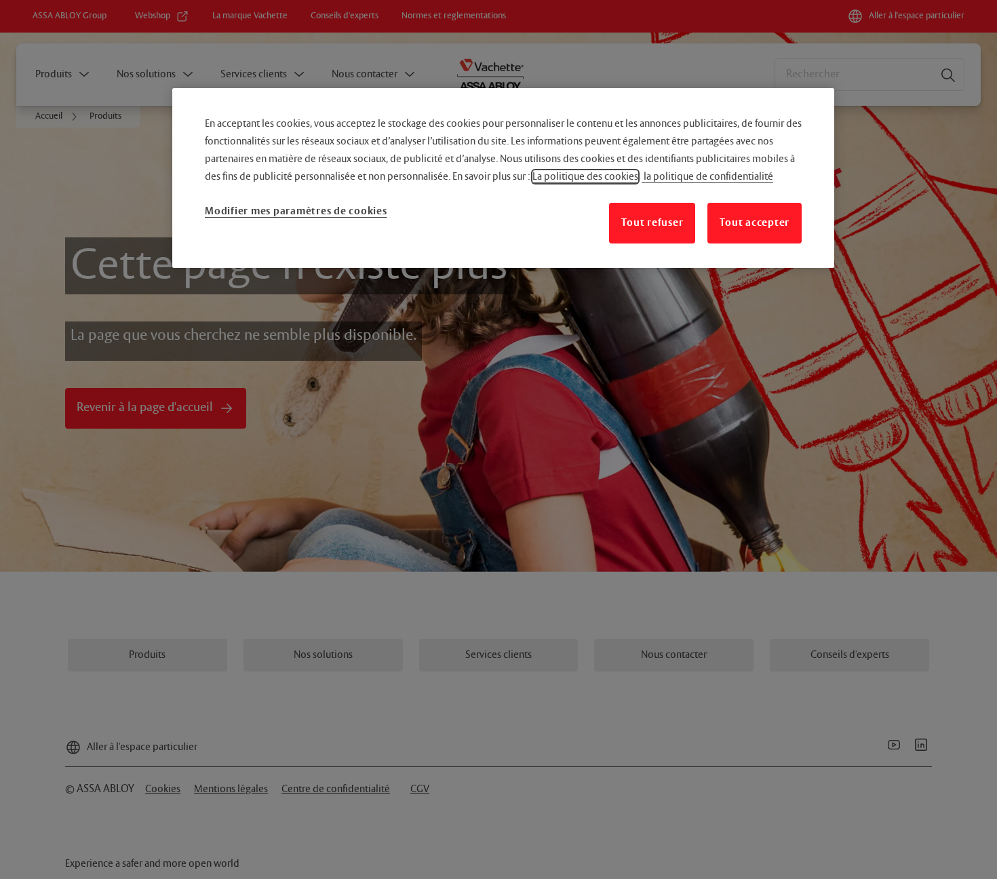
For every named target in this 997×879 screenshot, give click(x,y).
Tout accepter (754, 222)
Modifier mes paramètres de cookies (296, 211)
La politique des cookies (585, 176)
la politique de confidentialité (707, 176)
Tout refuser (652, 222)
